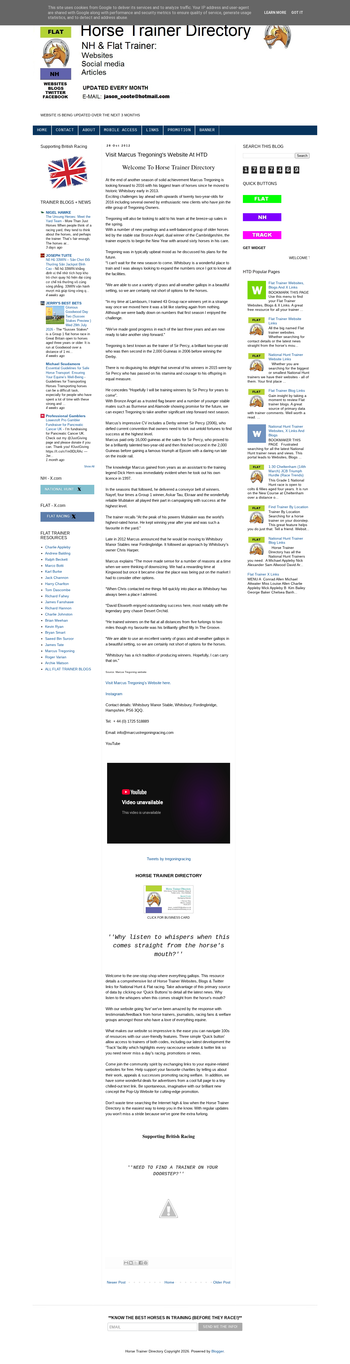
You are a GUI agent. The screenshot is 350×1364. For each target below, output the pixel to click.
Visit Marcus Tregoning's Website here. (139, 683)
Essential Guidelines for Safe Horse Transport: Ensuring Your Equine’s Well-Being (67, 372)
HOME (42, 130)
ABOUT (89, 130)
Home (169, 1282)
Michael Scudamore (63, 364)
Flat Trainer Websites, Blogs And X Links (286, 285)
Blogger (217, 1351)
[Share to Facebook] (140, 1262)
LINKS (152, 130)
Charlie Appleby (57, 547)
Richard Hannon (58, 608)
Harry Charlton (57, 584)
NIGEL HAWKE (58, 212)
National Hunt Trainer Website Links (286, 357)
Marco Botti (54, 565)
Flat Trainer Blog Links (287, 390)
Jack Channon (56, 578)
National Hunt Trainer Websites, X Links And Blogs (286, 430)
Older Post (221, 1282)
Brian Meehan (56, 620)
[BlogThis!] (130, 1262)
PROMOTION (179, 130)
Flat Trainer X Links (263, 574)
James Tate (54, 645)
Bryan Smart (55, 632)
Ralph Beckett (56, 559)
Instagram (114, 694)
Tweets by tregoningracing (169, 859)
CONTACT (65, 130)
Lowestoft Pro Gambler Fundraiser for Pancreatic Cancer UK (64, 424)
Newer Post (116, 1282)
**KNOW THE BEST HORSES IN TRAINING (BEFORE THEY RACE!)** (175, 1318)
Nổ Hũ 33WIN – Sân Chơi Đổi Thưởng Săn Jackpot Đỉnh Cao (68, 264)
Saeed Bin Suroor (59, 639)
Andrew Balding (57, 553)
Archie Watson (56, 663)
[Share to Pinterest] (145, 1262)
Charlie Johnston (59, 614)
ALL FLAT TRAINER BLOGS (68, 669)
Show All (89, 466)
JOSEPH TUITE (59, 255)
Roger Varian (55, 657)
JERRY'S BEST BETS (63, 303)
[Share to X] (135, 1262)
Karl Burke (53, 571)
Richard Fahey (57, 596)
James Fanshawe (59, 602)
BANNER (207, 130)
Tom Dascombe (57, 590)
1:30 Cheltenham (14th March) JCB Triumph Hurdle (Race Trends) (287, 471)
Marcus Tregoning (60, 651)
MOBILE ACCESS (120, 130)
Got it (297, 13)
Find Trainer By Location (288, 507)
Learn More (275, 13)
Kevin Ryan (54, 626)
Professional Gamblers (66, 416)
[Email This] (126, 1262)
